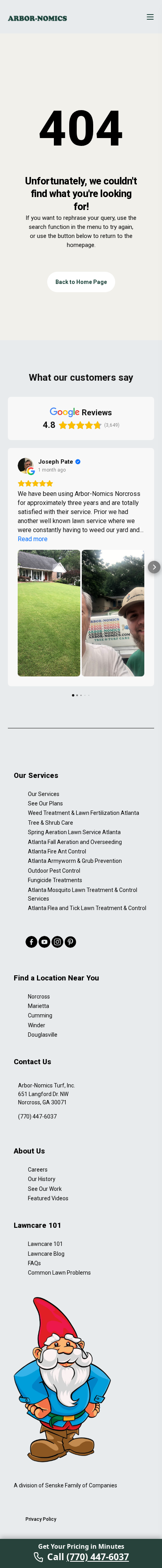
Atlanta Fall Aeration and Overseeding (75, 842)
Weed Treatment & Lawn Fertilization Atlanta (83, 813)
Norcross (39, 996)
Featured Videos (48, 1198)
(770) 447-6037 (37, 1116)
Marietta (38, 1006)
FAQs (34, 1263)
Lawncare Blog (46, 1254)
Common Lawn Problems (59, 1273)
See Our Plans (45, 803)
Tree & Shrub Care (50, 823)
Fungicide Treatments (55, 880)
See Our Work (45, 1189)
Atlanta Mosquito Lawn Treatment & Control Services (82, 894)
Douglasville (42, 1035)
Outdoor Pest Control (54, 871)
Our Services (43, 794)
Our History (41, 1179)
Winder (36, 1025)
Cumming (40, 1015)
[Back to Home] (37, 18)
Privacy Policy (41, 1519)
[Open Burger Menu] (150, 17)
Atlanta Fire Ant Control (57, 851)
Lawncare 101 (45, 1244)
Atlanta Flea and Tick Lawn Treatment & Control (87, 908)
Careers (38, 1169)
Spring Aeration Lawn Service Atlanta (74, 832)
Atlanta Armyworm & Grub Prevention (75, 861)
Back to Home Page (81, 282)
